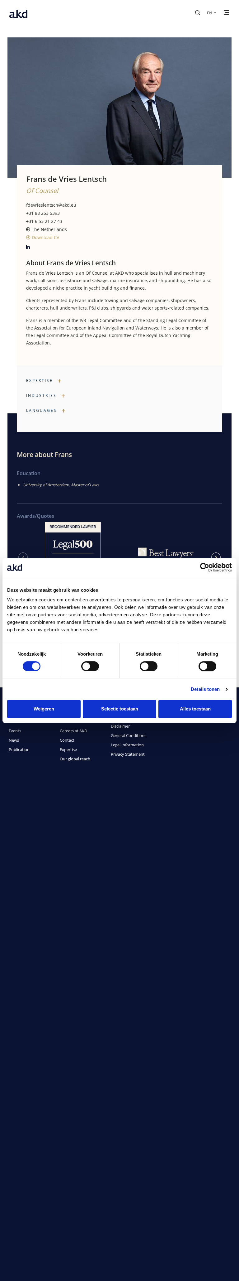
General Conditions (128, 735)
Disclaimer (120, 726)
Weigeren (44, 708)
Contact (67, 740)
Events (15, 731)
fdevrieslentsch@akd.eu (51, 205)
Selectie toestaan (119, 708)
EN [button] (210, 13)
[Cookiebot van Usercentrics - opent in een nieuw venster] (204, 567)
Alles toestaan (195, 708)
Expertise (68, 749)
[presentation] (23, 557)
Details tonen (205, 689)
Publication (19, 749)
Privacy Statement (128, 754)
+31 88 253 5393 (43, 213)
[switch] (90, 666)
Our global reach (75, 759)
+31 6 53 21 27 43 (44, 221)
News (14, 740)
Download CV (44, 237)
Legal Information (127, 745)
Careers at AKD (73, 731)
